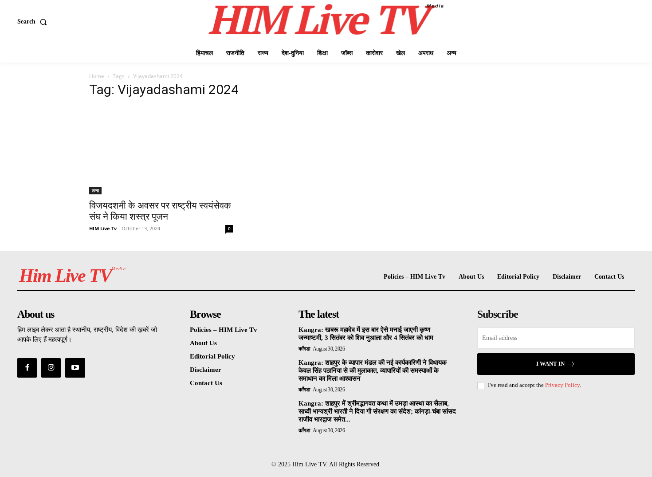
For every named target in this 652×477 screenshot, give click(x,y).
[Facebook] (27, 368)
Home (96, 76)
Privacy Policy (562, 385)
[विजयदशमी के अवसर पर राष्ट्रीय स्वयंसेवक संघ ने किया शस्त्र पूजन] (161, 150)
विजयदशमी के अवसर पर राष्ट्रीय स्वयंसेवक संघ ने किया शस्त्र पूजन (160, 211)
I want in (550, 363)
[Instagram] (51, 368)
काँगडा (304, 349)
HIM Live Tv (103, 228)
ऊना (95, 190)
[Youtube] (75, 368)
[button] (34, 21)
